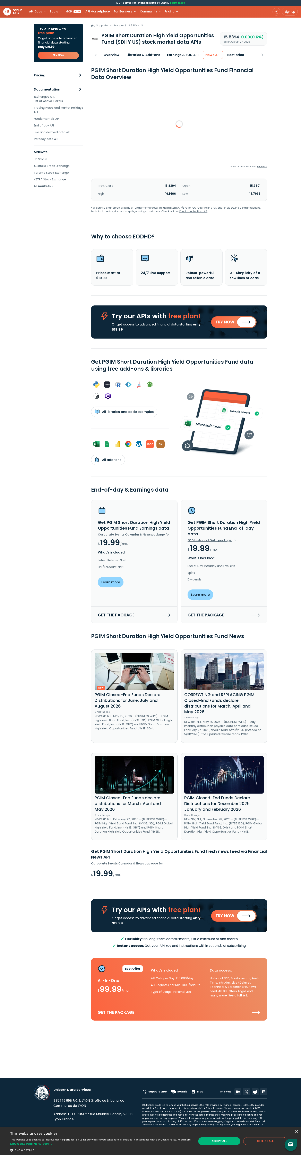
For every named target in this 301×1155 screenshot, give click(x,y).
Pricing (39, 75)
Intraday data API (46, 139)
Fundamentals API (46, 119)
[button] (100, 1144)
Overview (112, 55)
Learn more (177, 2)
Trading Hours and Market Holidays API (58, 110)
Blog (200, 1092)
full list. (242, 995)
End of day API (44, 125)
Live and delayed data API (52, 132)
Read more (184, 1139)
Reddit (182, 1092)
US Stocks (41, 159)
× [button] (296, 1131)
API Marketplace (97, 11)
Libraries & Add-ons (143, 55)
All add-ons (111, 459)
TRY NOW (58, 55)
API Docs (35, 11)
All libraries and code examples (127, 411)
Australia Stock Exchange (52, 166)
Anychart (262, 166)
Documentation (47, 89)
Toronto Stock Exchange (51, 173)
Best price (235, 55)
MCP (73, 11)
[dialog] (150, 1141)
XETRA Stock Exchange (50, 179)
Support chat (157, 1092)
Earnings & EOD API (182, 55)
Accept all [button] (219, 1141)
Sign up (289, 12)
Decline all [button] (265, 1141)
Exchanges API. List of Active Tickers (48, 99)
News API (212, 55)
